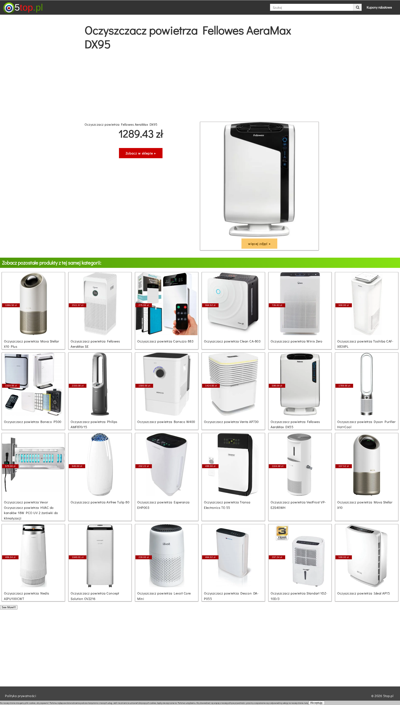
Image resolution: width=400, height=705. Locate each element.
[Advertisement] (200, 86)
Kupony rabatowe (379, 7)
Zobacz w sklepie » (141, 153)
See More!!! (9, 607)
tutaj (306, 703)
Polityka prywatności (20, 696)
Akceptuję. (316, 702)
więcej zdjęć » (259, 243)
